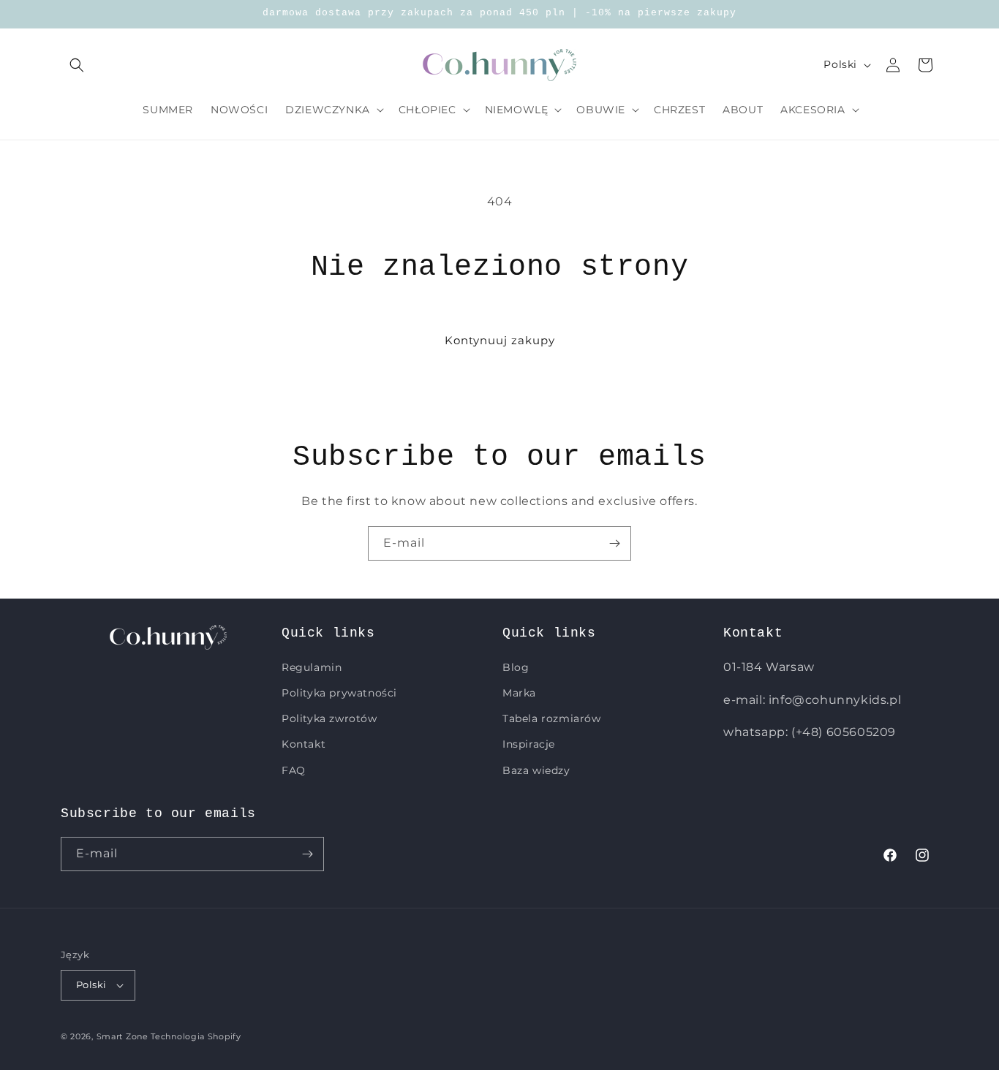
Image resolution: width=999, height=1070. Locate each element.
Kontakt (303, 744)
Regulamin (312, 667)
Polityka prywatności (339, 692)
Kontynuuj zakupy (500, 340)
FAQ (294, 770)
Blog (515, 667)
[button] (77, 65)
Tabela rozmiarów (551, 718)
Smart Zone (122, 1036)
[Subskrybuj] (614, 543)
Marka (519, 692)
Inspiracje (528, 744)
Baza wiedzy (536, 770)
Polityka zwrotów (329, 718)
